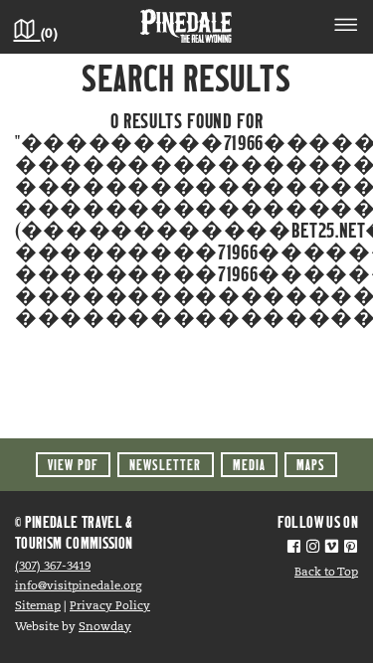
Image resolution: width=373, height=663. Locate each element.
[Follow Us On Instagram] (312, 548)
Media (249, 464)
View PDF (73, 464)
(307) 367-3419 (53, 567)
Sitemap (38, 606)
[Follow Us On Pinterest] (350, 548)
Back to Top (326, 573)
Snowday (105, 627)
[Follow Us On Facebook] (293, 548)
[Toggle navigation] (346, 28)
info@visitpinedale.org (78, 586)
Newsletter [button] (165, 464)
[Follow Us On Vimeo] (331, 548)
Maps (310, 464)
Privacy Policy (110, 606)
